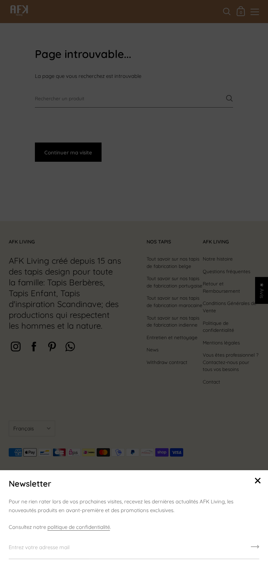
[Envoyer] (255, 549)
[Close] (257, 481)
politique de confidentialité (78, 527)
